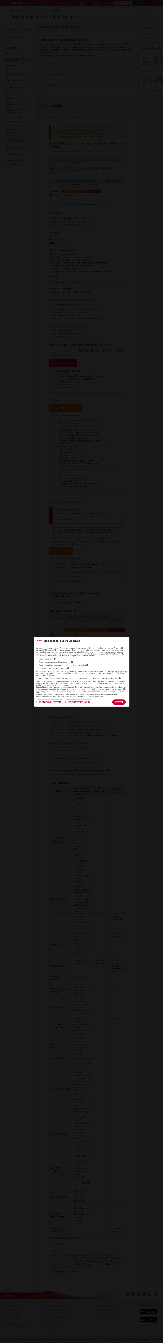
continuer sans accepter (50, 702)
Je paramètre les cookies (79, 702)
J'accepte (119, 702)
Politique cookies (97, 696)
